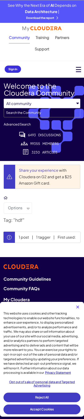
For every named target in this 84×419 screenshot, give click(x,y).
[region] (42, 359)
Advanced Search (17, 124)
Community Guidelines (27, 279)
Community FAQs (22, 288)
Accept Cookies (42, 409)
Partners (62, 37)
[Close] (78, 307)
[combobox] (42, 112)
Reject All (42, 397)
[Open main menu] (78, 69)
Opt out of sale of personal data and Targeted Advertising (42, 384)
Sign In (12, 69)
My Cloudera (17, 299)
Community (19, 37)
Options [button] (15, 207)
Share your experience (39, 170)
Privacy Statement (58, 372)
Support (42, 48)
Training (42, 37)
